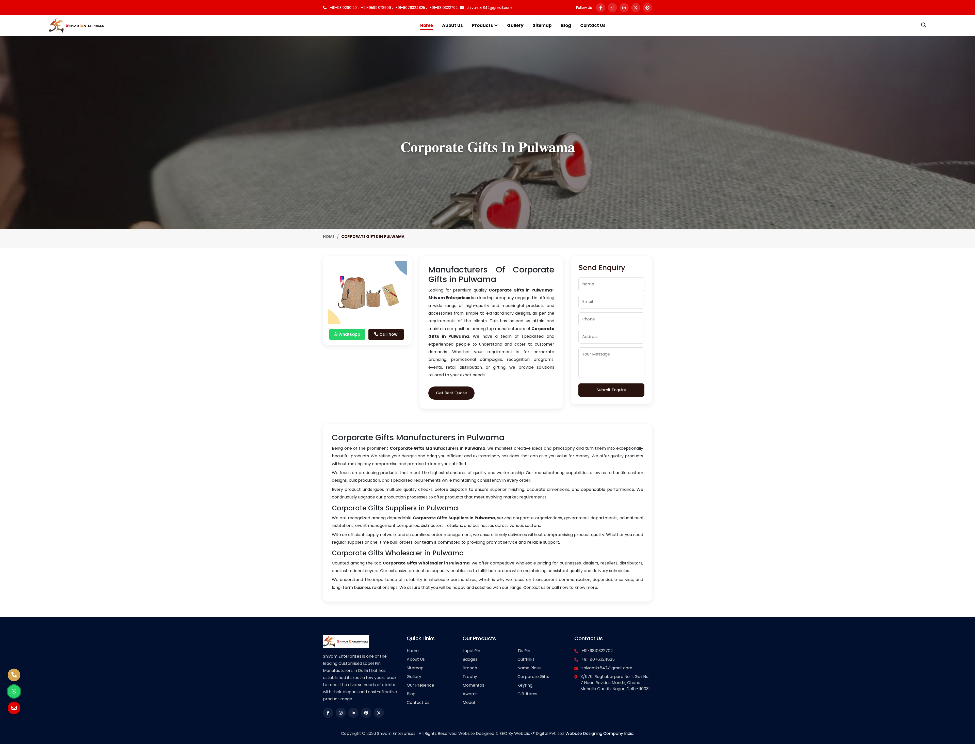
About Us (452, 25)
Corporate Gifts (533, 677)
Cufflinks (525, 659)
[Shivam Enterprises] (76, 25)
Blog (566, 25)
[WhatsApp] (14, 691)
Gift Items (527, 694)
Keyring (524, 685)
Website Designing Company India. (599, 733)
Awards (470, 694)
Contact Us (593, 25)
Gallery (515, 25)
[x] (635, 7)
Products (483, 25)
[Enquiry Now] (14, 708)
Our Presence (420, 685)
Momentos (473, 685)
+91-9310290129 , (344, 7)
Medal (469, 702)
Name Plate (529, 668)
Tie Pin (523, 651)
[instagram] (612, 7)
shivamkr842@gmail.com (489, 7)
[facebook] (600, 7)
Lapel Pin (471, 651)
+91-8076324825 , (411, 7)
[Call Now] (14, 675)
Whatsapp (348, 334)
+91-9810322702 (443, 7)
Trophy (470, 677)
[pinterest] (647, 7)
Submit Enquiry (611, 390)
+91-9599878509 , (377, 7)
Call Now (388, 334)
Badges (470, 659)
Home (426, 25)
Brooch (470, 668)
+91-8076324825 (598, 659)
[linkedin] (624, 7)
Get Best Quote (451, 393)
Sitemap (542, 25)
